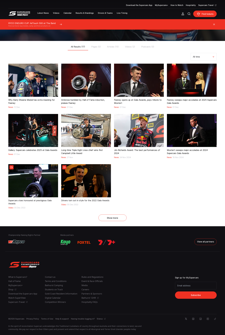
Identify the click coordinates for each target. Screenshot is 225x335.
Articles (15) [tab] (113, 46)
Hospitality (191, 5)
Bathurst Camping (54, 285)
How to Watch (177, 5)
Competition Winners (55, 302)
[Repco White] (16, 242)
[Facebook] (200, 318)
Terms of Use (47, 319)
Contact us (50, 277)
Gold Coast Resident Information (61, 293)
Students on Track (54, 289)
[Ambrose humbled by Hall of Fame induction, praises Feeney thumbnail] (86, 80)
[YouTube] (207, 318)
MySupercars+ (161, 5)
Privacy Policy (32, 319)
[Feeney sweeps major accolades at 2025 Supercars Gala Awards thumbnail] (192, 80)
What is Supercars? (17, 277)
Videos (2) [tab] (130, 46)
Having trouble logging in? (83, 319)
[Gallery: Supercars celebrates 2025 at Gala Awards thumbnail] (33, 130)
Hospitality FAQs (90, 302)
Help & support (62, 319)
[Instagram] (193, 318)
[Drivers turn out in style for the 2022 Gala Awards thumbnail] (86, 180)
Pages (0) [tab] (96, 46)
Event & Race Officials (92, 281)
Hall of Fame (14, 281)
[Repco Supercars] (22, 14)
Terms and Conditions (56, 281)
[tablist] (112, 45)
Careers (85, 289)
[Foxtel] (84, 242)
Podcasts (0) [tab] (147, 46)
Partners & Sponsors (92, 293)
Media (85, 285)
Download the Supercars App (139, 5)
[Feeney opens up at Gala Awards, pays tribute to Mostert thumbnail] (139, 80)
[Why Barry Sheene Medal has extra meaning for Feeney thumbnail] (33, 80)
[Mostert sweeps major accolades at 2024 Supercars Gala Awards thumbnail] (192, 130)
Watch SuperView (17, 297)
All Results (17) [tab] (78, 46)
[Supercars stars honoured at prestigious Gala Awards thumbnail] (33, 180)
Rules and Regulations (92, 277)
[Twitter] (186, 318)
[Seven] (106, 242)
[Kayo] (65, 242)
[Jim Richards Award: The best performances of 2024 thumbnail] (139, 130)
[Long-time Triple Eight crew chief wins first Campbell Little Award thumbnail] (86, 130)
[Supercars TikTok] (215, 318)
